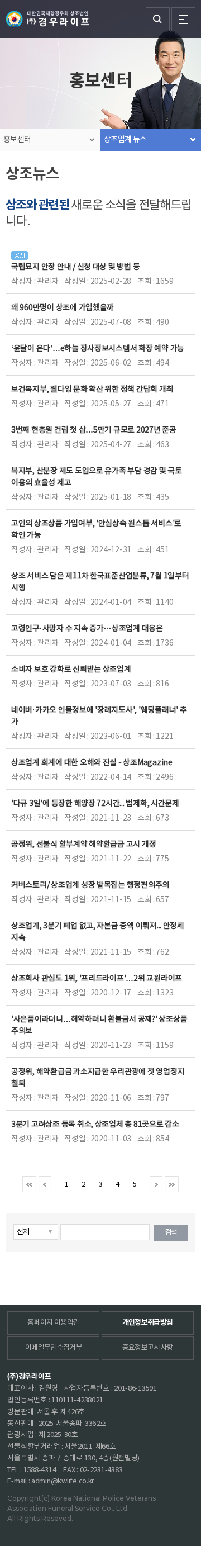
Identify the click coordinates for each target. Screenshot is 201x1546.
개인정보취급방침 (147, 1323)
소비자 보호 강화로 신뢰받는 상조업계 (71, 669)
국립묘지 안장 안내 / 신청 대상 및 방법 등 (75, 267)
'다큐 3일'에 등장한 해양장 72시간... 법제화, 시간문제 (95, 803)
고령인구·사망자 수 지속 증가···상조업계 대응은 (87, 628)
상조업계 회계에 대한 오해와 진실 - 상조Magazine (92, 762)
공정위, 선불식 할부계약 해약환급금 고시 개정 (83, 844)
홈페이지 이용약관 (53, 1323)
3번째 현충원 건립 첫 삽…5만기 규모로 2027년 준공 (93, 430)
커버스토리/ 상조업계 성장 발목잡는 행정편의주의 (90, 885)
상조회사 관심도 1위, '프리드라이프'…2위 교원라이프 (96, 978)
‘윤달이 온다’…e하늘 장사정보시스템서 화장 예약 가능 (97, 348)
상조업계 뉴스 (125, 139)
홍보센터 (17, 139)
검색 (171, 1233)
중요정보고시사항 (147, 1348)
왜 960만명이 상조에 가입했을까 (62, 307)
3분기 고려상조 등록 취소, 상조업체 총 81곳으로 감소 (95, 1124)
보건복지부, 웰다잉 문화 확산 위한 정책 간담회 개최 (92, 389)
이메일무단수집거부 (53, 1348)
